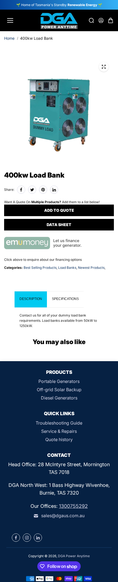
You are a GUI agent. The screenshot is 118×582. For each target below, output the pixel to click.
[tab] (31, 299)
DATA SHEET (59, 224)
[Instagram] (27, 537)
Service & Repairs (59, 431)
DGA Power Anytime (74, 556)
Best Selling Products (40, 267)
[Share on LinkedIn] (54, 190)
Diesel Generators (59, 398)
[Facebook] (21, 190)
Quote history (59, 439)
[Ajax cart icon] (110, 20)
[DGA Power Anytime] (59, 20)
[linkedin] (38, 537)
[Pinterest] (43, 190)
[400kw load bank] (104, 67)
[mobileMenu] (10, 20)
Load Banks (67, 267)
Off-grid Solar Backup (59, 389)
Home (9, 38)
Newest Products (91, 267)
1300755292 (73, 506)
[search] (91, 20)
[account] (101, 20)
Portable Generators (59, 381)
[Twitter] (32, 190)
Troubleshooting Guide (59, 423)
